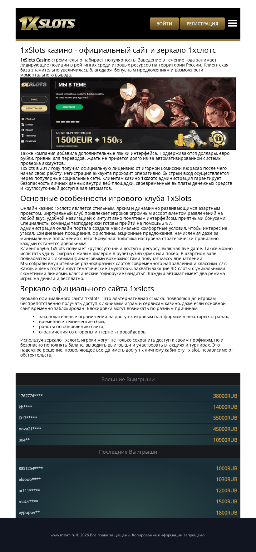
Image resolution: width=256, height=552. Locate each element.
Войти (164, 24)
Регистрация (202, 24)
